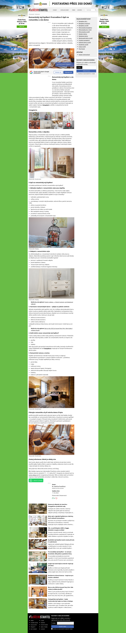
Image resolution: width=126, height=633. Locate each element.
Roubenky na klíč (83, 44)
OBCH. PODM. (44, 627)
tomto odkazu (33, 475)
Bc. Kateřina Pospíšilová (58, 486)
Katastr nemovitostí (84, 54)
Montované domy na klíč (86, 38)
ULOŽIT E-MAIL (62, 626)
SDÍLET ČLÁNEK (38, 480)
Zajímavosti (37, 14)
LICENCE (43, 629)
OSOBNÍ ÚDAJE (34, 622)
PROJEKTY (33, 627)
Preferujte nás (68, 72)
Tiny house (82, 49)
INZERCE (43, 622)
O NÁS (42, 620)
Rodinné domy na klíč (85, 42)
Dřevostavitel (31, 14)
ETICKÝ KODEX (44, 624)
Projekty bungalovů (84, 40)
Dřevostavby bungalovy (85, 27)
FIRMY (32, 620)
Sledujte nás (58, 72)
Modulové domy (83, 36)
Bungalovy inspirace (84, 23)
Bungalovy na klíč (83, 25)
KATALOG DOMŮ (65, 10)
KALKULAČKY (34, 624)
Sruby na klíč (82, 47)
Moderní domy (83, 34)
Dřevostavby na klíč (84, 32)
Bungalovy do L (83, 21)
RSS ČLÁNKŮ (34, 629)
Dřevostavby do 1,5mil (85, 30)
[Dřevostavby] (38, 9)
